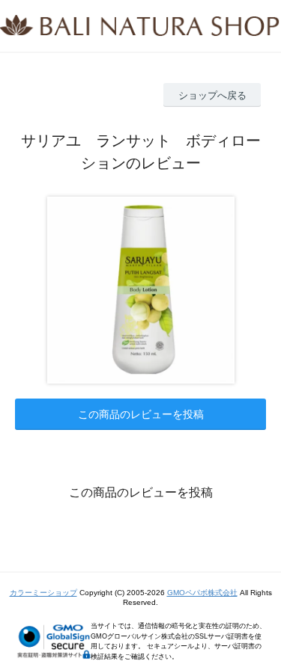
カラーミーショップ (43, 592)
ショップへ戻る (212, 95)
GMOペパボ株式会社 (202, 592)
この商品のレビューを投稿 (141, 414)
